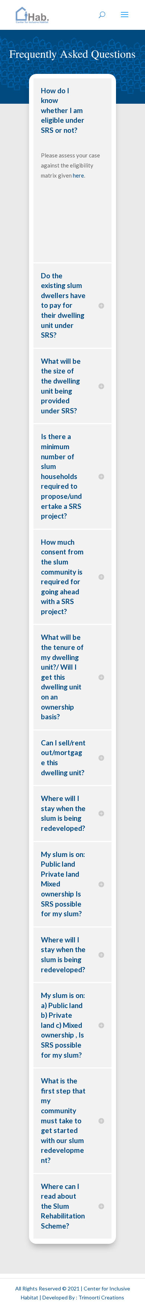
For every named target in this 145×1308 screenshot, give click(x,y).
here (78, 175)
